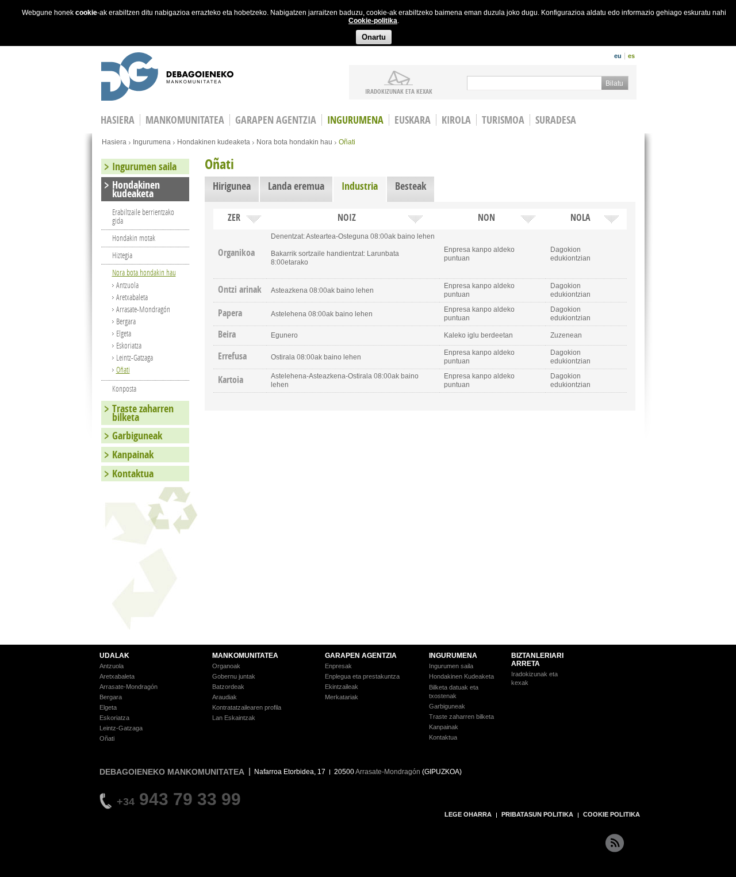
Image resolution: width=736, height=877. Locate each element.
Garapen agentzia (275, 120)
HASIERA (118, 120)
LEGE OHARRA (468, 814)
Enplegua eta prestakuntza (362, 676)
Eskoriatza (128, 345)
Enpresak (338, 665)
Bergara (126, 321)
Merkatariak (341, 697)
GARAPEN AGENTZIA (361, 656)
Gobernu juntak (233, 676)
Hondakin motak (133, 237)
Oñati (123, 369)
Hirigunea (232, 186)
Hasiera (114, 142)
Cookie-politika (372, 21)
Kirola (456, 120)
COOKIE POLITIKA (611, 814)
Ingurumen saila (144, 166)
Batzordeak (228, 686)
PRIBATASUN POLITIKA (537, 814)
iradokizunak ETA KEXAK (398, 91)
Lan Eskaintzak (233, 717)
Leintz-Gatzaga (134, 357)
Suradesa (555, 120)
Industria (364, 186)
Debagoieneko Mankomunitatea (167, 78)
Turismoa (503, 120)
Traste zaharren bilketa (143, 412)
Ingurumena (355, 120)
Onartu (374, 37)
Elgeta (123, 333)
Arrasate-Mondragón (143, 309)
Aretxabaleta (132, 297)
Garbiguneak (137, 435)
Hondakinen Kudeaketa (461, 676)
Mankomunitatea (184, 120)
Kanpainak (133, 454)
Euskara (412, 120)
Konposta (124, 388)
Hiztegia (122, 255)
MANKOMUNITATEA (245, 656)
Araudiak (224, 697)
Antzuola (127, 284)
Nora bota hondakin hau (294, 142)
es (631, 55)
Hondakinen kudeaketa (213, 142)
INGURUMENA (453, 656)
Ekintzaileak (341, 686)
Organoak (226, 665)
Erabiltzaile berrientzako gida (143, 216)
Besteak (410, 186)
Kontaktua (133, 473)
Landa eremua (296, 186)
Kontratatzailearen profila (246, 707)
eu (618, 55)
